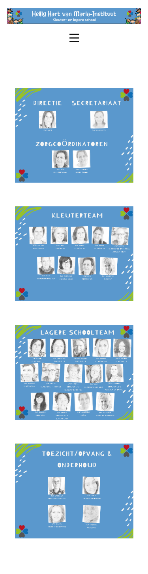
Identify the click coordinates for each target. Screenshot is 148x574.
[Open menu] (74, 38)
